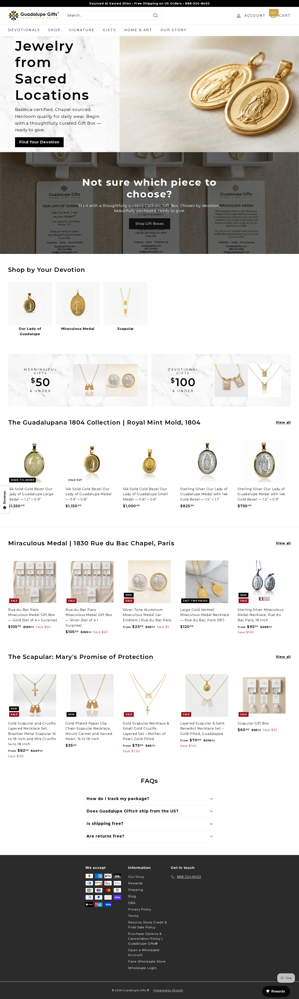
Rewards (135, 883)
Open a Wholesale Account (144, 952)
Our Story (173, 30)
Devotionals (24, 30)
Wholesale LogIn (142, 968)
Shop (54, 30)
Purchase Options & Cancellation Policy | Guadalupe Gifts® (145, 938)
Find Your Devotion (39, 142)
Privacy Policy (139, 909)
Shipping (135, 890)
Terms (133, 916)
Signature (82, 30)
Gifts (109, 30)
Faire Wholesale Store (147, 961)
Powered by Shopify (168, 990)
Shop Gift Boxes (149, 224)
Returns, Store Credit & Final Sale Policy (147, 924)
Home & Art (138, 30)
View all (283, 422)
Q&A (131, 903)
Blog (132, 896)
